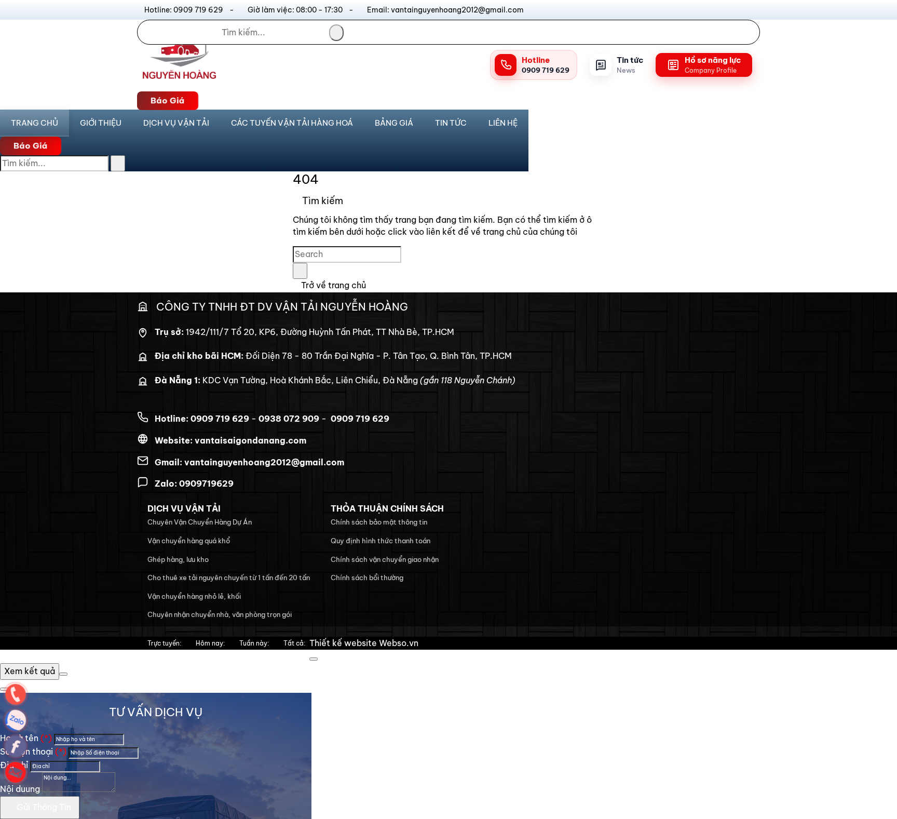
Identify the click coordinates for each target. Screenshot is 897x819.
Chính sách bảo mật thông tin (379, 522)
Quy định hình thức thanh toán (380, 540)
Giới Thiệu (100, 123)
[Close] (313, 659)
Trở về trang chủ (332, 285)
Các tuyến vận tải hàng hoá (292, 123)
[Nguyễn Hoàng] (179, 84)
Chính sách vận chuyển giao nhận (385, 559)
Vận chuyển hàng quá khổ (188, 540)
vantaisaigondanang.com (250, 440)
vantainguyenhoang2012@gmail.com (264, 462)
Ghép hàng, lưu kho (178, 559)
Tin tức (451, 123)
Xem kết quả (29, 671)
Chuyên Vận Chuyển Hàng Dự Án (199, 522)
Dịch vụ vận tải (176, 123)
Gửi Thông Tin (43, 807)
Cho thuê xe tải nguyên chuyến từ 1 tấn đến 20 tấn (228, 577)
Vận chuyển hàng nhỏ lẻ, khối (194, 596)
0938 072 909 (289, 418)
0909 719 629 (220, 418)
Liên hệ (503, 123)
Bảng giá (394, 123)
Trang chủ (34, 123)
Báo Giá (168, 100)
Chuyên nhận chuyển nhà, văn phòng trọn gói (219, 614)
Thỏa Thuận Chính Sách (387, 508)
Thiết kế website (343, 643)
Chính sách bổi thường (367, 577)
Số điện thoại (33, 751)
